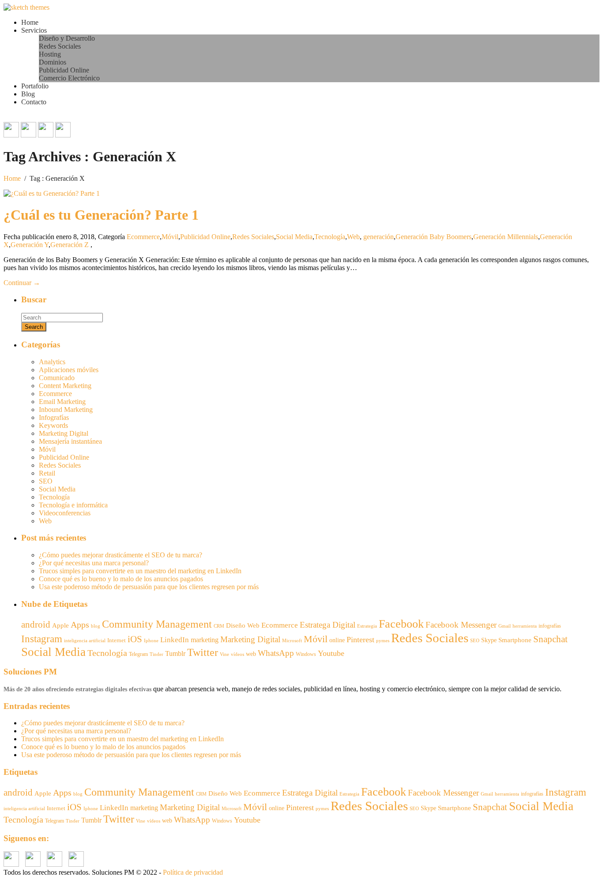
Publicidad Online (64, 70)
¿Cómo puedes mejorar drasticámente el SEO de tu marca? (120, 555)
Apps (80, 624)
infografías (550, 626)
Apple (60, 625)
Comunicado (57, 377)
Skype (489, 640)
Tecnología (329, 236)
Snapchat (550, 639)
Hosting (50, 54)
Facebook (401, 623)
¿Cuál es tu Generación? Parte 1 (101, 215)
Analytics (52, 362)
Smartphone (514, 640)
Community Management (157, 624)
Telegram (138, 654)
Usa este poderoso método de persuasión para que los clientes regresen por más (149, 586)
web (251, 654)
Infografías (54, 417)
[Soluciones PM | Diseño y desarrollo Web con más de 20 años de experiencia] (26, 7)
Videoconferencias (64, 513)
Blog (28, 94)
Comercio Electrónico (69, 78)
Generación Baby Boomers (433, 236)
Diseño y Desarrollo (67, 38)
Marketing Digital (63, 433)
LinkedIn (174, 640)
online (337, 640)
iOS (135, 639)
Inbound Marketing (66, 409)
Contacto (33, 102)
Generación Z (69, 244)
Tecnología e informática (73, 505)
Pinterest (360, 639)
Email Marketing (62, 401)
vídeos (237, 654)
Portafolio (35, 86)
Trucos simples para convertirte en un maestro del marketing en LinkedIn (140, 571)
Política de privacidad (193, 872)
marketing (205, 640)
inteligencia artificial (85, 640)
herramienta (525, 626)
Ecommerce (143, 236)
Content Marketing (65, 385)
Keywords (53, 425)
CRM (219, 626)
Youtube (331, 653)
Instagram (41, 638)
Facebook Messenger (461, 624)
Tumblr (175, 653)
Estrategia (367, 626)
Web (353, 236)
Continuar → (22, 282)
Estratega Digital (327, 624)
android (35, 624)
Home (29, 22)
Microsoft (292, 640)
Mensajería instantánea (70, 441)
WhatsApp (276, 653)
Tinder (156, 654)
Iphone (151, 640)
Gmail (504, 626)
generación (378, 236)
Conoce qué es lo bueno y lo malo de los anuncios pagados (121, 579)
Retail (47, 473)
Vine (224, 654)
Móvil (170, 236)
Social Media (294, 236)
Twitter (202, 652)
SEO (46, 481)
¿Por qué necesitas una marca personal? (94, 563)
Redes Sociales (60, 46)
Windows (306, 654)
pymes (382, 640)
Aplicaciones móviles (68, 369)
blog (95, 626)
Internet (116, 640)
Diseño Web (243, 625)
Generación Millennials (505, 236)
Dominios (52, 62)
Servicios (34, 30)
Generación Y (30, 244)
